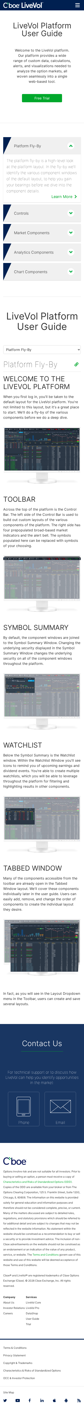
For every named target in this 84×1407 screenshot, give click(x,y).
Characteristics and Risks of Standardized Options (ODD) (37, 1181)
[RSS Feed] (78, 1400)
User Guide (32, 1318)
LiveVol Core (33, 1302)
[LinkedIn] (42, 1400)
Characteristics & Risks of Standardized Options (32, 1370)
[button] (42, 145)
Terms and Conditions (46, 1254)
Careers (8, 1313)
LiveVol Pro (32, 1308)
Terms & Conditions (14, 1347)
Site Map (8, 1392)
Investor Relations (14, 1308)
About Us (8, 1302)
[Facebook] (30, 1400)
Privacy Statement (14, 1355)
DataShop (32, 1313)
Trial (28, 1324)
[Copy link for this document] (76, 364)
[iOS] (54, 1400)
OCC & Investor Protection (19, 1378)
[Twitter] (5, 1400)
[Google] (66, 1400)
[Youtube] (18, 1400)
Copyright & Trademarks (17, 1363)
